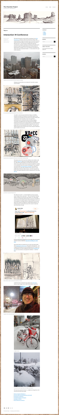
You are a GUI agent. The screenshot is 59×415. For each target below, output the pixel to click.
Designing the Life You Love (21, 245)
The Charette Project (11, 7)
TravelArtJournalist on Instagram (20, 397)
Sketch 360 (20, 161)
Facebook (44, 33)
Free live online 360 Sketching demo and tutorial (23, 395)
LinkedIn (44, 32)
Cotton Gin (34, 282)
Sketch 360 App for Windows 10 (19, 393)
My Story (44, 34)
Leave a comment (6, 42)
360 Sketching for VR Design (26, 166)
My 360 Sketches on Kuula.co (19, 400)
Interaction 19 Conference (16, 35)
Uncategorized (6, 39)
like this (15, 171)
